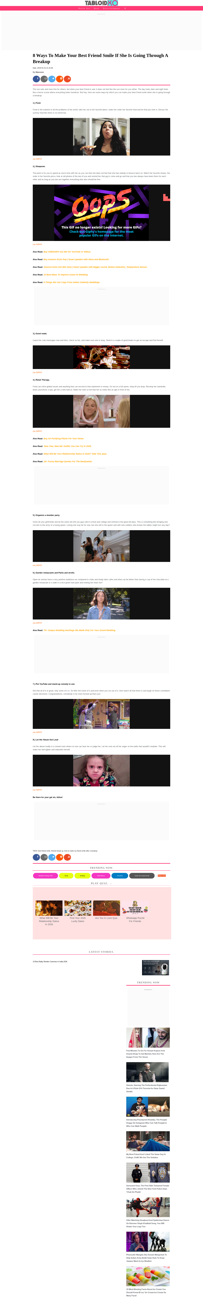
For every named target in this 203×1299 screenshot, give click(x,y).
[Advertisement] (101, 32)
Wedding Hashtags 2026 (46, 875)
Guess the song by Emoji (142, 875)
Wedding (82, 875)
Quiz (97, 8)
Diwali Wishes (101, 875)
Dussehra (120, 875)
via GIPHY (37, 159)
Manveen (40, 72)
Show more (162, 876)
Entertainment (111, 8)
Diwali (66, 875)
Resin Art (84, 8)
